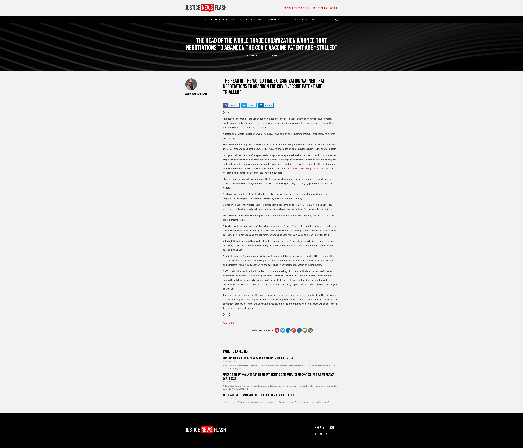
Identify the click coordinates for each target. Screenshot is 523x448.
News (204, 20)
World (334, 8)
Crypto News (272, 20)
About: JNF (191, 20)
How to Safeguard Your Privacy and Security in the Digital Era (258, 358)
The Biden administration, (240, 295)
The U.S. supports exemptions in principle (307, 168)
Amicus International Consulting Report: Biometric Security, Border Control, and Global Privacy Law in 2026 (278, 377)
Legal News (308, 20)
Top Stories (320, 8)
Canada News (253, 20)
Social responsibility (296, 8)
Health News (291, 20)
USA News (237, 20)
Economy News (219, 20)
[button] (336, 19)
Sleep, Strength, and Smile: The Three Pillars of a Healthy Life (258, 395)
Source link (228, 323)
